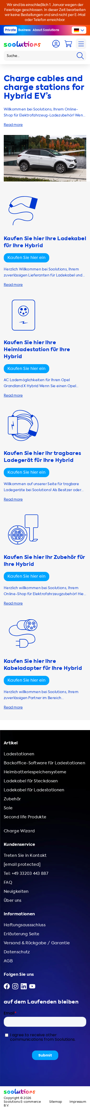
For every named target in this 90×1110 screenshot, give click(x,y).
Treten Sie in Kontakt (25, 855)
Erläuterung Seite (21, 934)
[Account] (56, 43)
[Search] (80, 55)
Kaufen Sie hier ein (27, 257)
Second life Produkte (25, 817)
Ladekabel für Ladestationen (34, 790)
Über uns (13, 900)
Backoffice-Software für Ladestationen (44, 763)
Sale (8, 808)
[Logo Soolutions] (22, 43)
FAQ (8, 882)
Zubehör (12, 799)
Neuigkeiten (16, 891)
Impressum (78, 1102)
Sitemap (55, 1102)
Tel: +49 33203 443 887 (26, 873)
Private (10, 30)
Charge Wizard (19, 831)
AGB (8, 961)
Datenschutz (17, 952)
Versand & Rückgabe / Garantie (37, 943)
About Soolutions (46, 30)
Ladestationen (19, 754)
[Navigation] (81, 43)
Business (24, 30)
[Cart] (68, 43)
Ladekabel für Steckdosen (31, 781)
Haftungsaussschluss (25, 925)
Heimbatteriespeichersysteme (35, 772)
